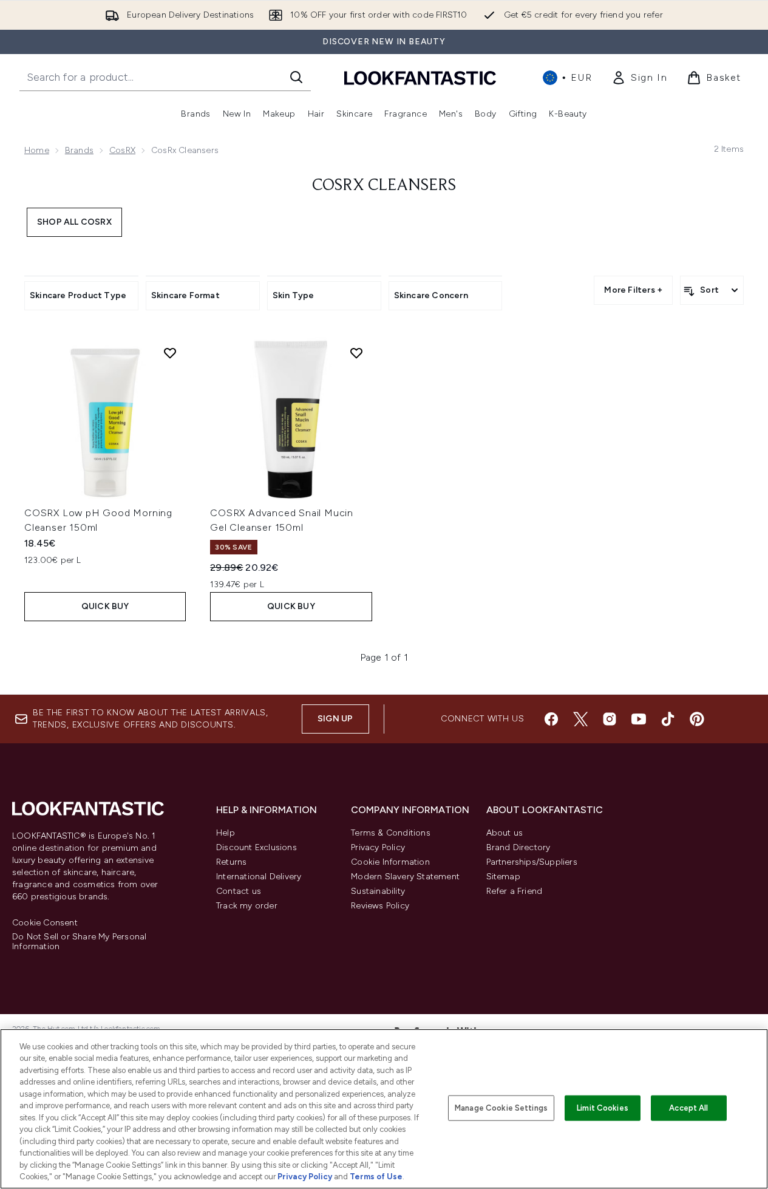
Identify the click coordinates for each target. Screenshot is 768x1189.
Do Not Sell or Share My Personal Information (79, 942)
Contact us (238, 891)
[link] (639, 78)
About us (504, 833)
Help (225, 833)
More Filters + (633, 290)
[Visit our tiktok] (667, 719)
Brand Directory (518, 847)
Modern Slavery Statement (405, 876)
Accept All (688, 1107)
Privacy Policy (378, 847)
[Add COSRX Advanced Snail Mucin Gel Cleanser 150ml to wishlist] (356, 352)
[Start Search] (296, 77)
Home (36, 150)
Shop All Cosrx (74, 222)
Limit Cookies (602, 1107)
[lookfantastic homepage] (420, 77)
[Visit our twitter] (580, 719)
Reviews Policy (380, 906)
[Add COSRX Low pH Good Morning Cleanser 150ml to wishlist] (170, 352)
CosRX (122, 150)
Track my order (246, 906)
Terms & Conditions (390, 833)
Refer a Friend (514, 891)
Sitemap (503, 876)
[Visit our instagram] (609, 719)
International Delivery (258, 876)
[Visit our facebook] (551, 719)
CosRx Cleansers (384, 185)
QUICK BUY (105, 606)
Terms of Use (376, 1176)
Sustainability (378, 891)
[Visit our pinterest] (697, 719)
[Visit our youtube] (638, 719)
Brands (79, 150)
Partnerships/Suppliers (531, 862)
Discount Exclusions (256, 847)
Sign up (335, 719)
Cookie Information (390, 862)
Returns (231, 862)
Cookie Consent (45, 923)
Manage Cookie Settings (501, 1107)
